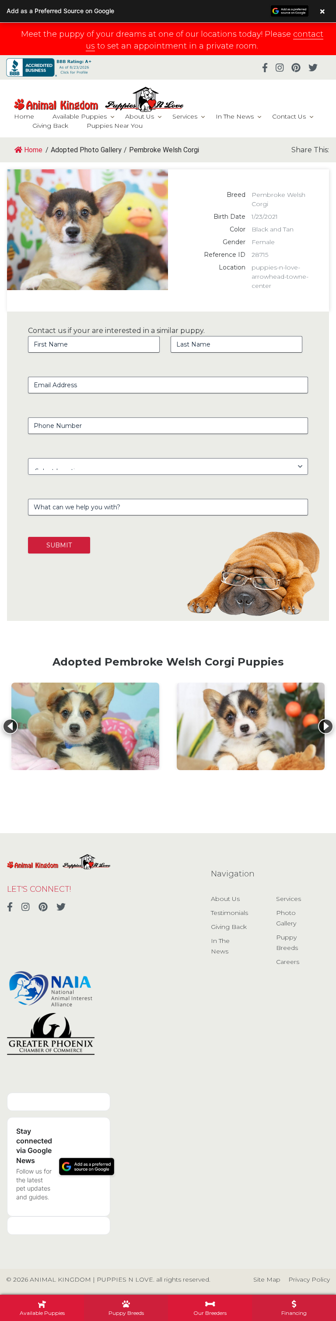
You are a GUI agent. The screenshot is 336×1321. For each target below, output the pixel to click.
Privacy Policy (309, 1279)
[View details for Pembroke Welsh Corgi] (85, 726)
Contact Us (289, 116)
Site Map (266, 1279)
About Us (139, 116)
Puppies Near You (115, 126)
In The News (235, 116)
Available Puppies (79, 116)
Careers (287, 962)
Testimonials (229, 913)
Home (24, 116)
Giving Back (50, 126)
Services (184, 116)
